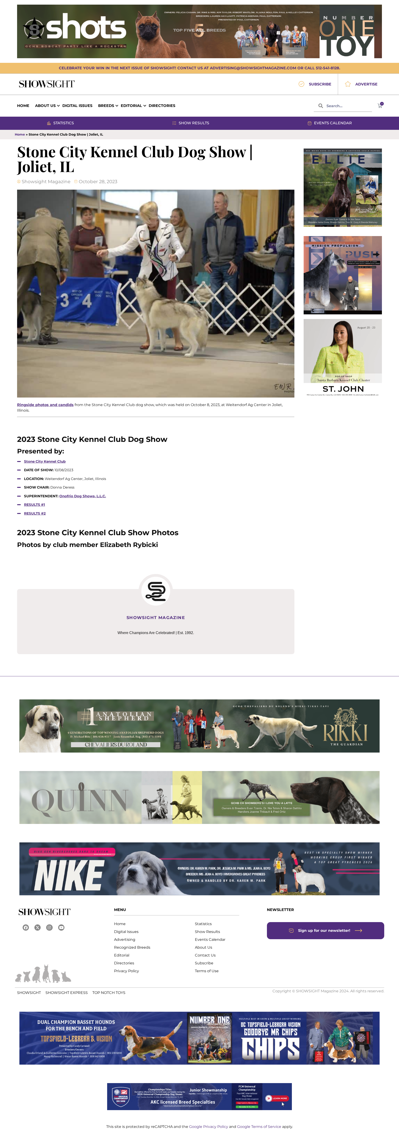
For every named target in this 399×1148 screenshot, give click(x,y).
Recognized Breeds (132, 947)
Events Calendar (210, 939)
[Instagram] (49, 927)
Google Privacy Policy (209, 1126)
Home (20, 134)
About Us (203, 947)
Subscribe (204, 963)
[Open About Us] (58, 106)
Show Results (207, 931)
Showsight (29, 992)
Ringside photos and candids (45, 405)
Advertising (124, 939)
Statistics (203, 924)
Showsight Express (66, 992)
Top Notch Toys (108, 992)
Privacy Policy (126, 971)
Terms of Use (207, 971)
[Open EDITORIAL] (144, 106)
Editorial (121, 955)
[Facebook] (26, 927)
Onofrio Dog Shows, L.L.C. (82, 496)
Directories (124, 963)
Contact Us (205, 955)
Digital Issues (126, 931)
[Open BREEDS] (116, 106)
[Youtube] (61, 927)
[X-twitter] (37, 927)
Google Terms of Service (259, 1126)
